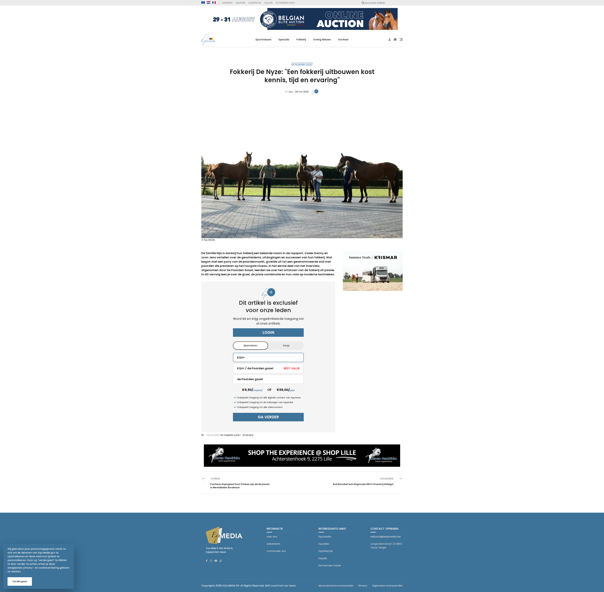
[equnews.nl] (208, 2)
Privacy (362, 585)
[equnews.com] (203, 2)
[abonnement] (395, 39)
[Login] (390, 39)
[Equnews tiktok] (221, 561)
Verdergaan (19, 581)
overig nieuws (322, 39)
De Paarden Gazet (285, 2)
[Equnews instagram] (211, 561)
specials (283, 39)
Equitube (240, 2)
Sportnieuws (263, 39)
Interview (248, 435)
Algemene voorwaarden (387, 585)
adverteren (273, 543)
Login (268, 332)
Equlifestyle (254, 2)
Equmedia (227, 2)
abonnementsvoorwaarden (335, 585)
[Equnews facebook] (206, 561)
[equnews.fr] (214, 2)
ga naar (343, 39)
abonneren (250, 345)
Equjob (268, 2)
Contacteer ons (276, 551)
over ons (272, 536)
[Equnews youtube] (215, 561)
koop (286, 345)
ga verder (268, 417)
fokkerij (301, 39)
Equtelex (324, 543)
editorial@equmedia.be (385, 536)
